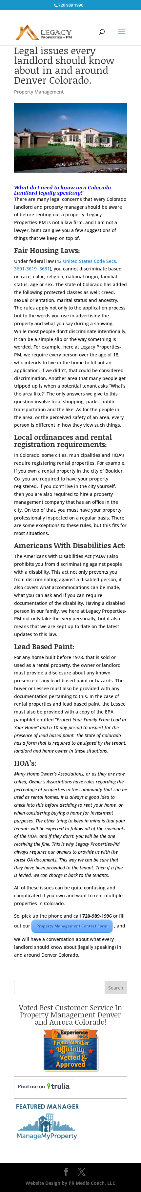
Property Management (39, 92)
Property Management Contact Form (72, 926)
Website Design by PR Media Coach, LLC (70, 1183)
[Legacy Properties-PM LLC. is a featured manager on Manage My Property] (47, 1140)
